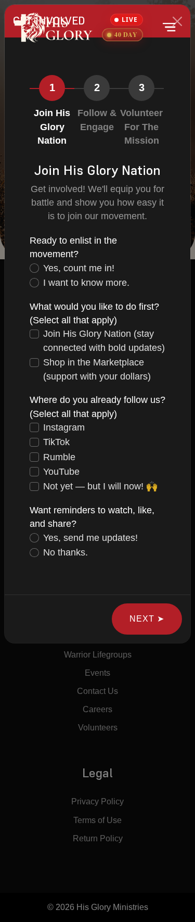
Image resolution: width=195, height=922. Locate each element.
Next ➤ (146, 618)
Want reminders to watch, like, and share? (92, 517)
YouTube (61, 471)
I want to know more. (86, 282)
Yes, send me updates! (90, 538)
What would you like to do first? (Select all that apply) (94, 313)
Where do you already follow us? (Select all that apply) (97, 407)
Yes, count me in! (78, 268)
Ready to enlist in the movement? (73, 247)
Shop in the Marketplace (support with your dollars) (97, 369)
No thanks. (65, 552)
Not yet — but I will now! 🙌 (100, 486)
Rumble (59, 457)
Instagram (64, 427)
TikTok (56, 442)
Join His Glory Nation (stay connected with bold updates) (104, 340)
